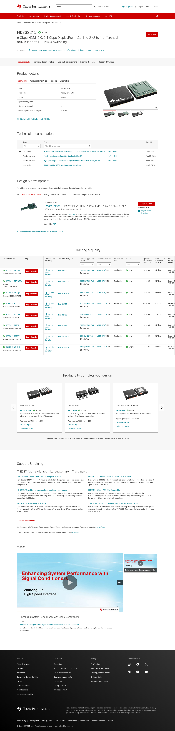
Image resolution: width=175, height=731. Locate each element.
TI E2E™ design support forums (65, 668)
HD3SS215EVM (52, 206)
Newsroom (21, 673)
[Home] (33, 6)
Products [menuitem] (20, 16)
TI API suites (95, 664)
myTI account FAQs (61, 690)
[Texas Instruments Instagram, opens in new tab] (129, 665)
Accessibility (21, 721)
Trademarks (84, 721)
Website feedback (98, 721)
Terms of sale (60, 721)
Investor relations (23, 686)
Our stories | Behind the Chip (27, 677)
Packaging (58, 681)
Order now (152, 34)
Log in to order (146, 204)
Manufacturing (22, 690)
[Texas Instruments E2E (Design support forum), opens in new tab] (137, 673)
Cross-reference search (62, 673)
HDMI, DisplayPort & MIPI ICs (47, 23)
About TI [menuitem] (108, 16)
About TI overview (23, 664)
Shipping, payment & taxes (100, 673)
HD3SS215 (72, 214)
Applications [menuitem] (34, 16)
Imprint (110, 721)
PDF (96, 50)
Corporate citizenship (25, 694)
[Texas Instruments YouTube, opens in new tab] (146, 673)
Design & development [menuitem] (52, 16)
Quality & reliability (61, 686)
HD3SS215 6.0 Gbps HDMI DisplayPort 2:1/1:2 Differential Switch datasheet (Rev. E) (62, 50)
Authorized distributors (99, 681)
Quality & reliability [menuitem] (73, 16)
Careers (20, 668)
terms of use (100, 527)
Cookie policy (34, 721)
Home (19, 23)
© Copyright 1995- (25, 726)
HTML (102, 50)
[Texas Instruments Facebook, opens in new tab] (137, 665)
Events (19, 681)
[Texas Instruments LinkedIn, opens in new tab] (129, 673)
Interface (27, 23)
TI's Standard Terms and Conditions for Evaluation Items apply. (40, 232)
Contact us (58, 664)
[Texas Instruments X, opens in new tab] (146, 665)
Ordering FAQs (96, 677)
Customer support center (63, 677)
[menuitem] (156, 16)
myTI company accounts (100, 668)
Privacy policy (47, 721)
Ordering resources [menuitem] (93, 16)
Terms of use (72, 721)
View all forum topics (27, 521)
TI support (76, 532)
